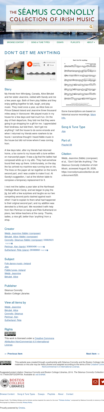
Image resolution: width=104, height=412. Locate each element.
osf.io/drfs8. (41, 374)
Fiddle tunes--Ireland (15, 270)
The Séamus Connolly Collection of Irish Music (52, 15)
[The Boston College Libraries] (12, 387)
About (90, 42)
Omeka (22, 407)
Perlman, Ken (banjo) (15, 246)
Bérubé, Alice (11, 276)
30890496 (32, 246)
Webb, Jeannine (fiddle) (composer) (23, 233)
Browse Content (15, 42)
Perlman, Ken (11, 316)
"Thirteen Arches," (64, 400)
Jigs (7, 266)
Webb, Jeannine (13, 273)
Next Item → (92, 353)
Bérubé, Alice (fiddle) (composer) (21, 236)
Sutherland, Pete (13, 320)
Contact (69, 394)
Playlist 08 (67, 144)
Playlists (75, 42)
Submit (91, 27)
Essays (60, 42)
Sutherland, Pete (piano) (17, 249)
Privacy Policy (27, 402)
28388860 (35, 249)
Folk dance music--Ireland (18, 263)
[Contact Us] (95, 382)
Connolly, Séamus (14, 313)
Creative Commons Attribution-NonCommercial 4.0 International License (29, 341)
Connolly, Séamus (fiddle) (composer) (24, 239)
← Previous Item (13, 353)
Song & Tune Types (40, 42)
